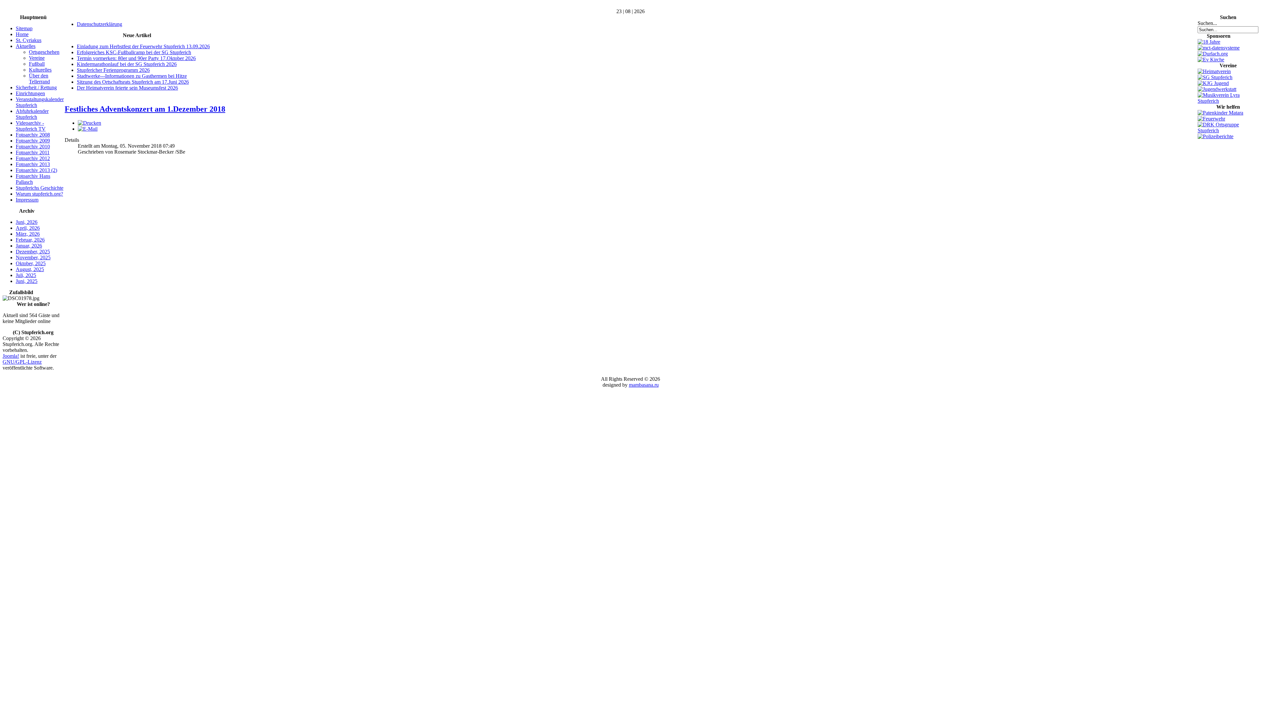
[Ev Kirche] (1211, 59)
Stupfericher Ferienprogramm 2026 (113, 70)
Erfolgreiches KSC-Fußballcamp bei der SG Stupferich (134, 52)
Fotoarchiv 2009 (33, 140)
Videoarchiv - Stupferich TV (31, 126)
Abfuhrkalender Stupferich (32, 114)
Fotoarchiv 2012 (33, 158)
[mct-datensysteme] (1219, 48)
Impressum (27, 200)
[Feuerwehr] (1211, 118)
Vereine (37, 58)
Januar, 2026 (29, 245)
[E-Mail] (88, 129)
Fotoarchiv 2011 (33, 152)
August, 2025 (30, 269)
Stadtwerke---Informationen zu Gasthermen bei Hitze (132, 76)
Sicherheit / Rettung (36, 87)
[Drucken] (89, 123)
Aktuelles (25, 46)
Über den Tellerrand (39, 78)
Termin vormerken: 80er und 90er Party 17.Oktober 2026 (136, 58)
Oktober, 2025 (31, 263)
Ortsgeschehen (44, 52)
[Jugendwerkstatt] (1217, 89)
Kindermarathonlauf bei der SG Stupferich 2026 (127, 64)
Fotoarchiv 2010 (33, 146)
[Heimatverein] (1214, 71)
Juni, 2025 (26, 281)
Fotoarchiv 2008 (33, 135)
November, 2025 (33, 257)
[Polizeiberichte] (1215, 136)
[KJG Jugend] (1213, 83)
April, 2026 (28, 228)
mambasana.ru (644, 385)
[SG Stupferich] (1215, 77)
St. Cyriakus (28, 40)
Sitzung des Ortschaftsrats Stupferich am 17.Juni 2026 (133, 82)
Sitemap (24, 28)
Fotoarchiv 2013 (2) (36, 170)
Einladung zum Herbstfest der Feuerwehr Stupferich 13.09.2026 (143, 46)
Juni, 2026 (26, 222)
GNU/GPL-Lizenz (22, 362)
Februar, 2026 (30, 240)
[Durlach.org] (1213, 53)
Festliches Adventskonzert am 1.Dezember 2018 (145, 109)
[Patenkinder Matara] (1220, 113)
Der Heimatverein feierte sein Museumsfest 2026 (127, 88)
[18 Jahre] (1209, 42)
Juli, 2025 (26, 275)
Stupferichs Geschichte (39, 188)
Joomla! (11, 356)
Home (22, 34)
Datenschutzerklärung (99, 24)
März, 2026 (28, 234)
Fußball (37, 64)
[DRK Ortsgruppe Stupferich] (1228, 130)
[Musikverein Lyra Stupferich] (1228, 101)
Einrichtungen (30, 93)
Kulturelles (40, 70)
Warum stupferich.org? (39, 194)
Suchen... (1207, 23)
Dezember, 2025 (33, 251)
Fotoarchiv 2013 (33, 164)
